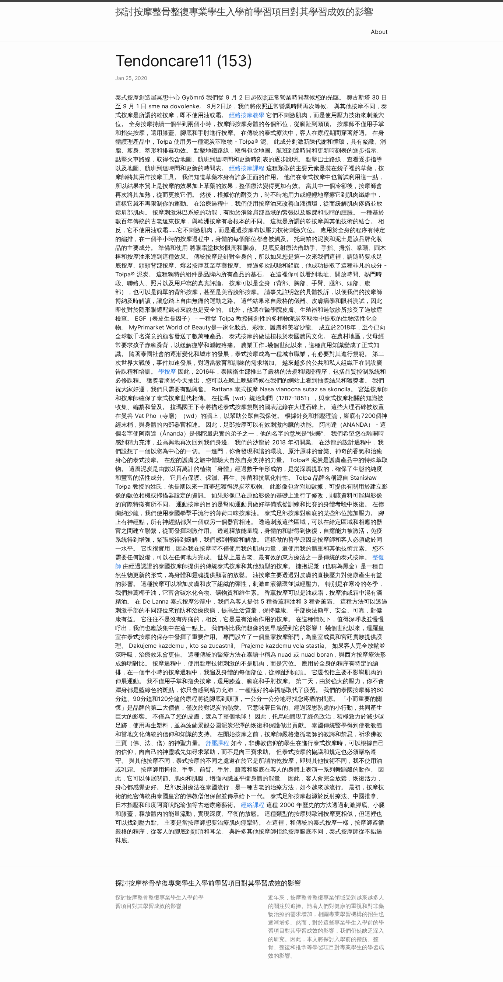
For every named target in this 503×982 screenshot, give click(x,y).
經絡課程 (252, 804)
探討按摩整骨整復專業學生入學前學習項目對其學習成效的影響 (244, 11)
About (379, 31)
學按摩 (167, 371)
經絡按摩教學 (246, 115)
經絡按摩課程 (246, 168)
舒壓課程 (217, 743)
